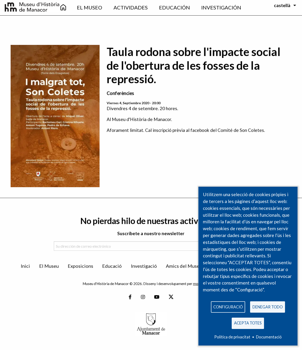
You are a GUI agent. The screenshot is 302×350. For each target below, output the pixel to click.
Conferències (120, 93)
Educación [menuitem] (174, 7)
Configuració (228, 307)
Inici (25, 266)
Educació (112, 266)
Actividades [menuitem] (130, 7)
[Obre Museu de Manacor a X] (171, 297)
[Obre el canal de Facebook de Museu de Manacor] (130, 297)
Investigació (144, 266)
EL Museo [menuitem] (89, 7)
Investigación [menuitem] (221, 7)
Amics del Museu (184, 266)
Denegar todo (267, 307)
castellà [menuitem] (282, 5)
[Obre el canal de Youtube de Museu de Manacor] (157, 297)
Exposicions (80, 266)
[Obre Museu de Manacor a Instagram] (143, 297)
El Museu (49, 266)
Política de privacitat (232, 337)
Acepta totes (248, 323)
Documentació (269, 337)
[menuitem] (63, 7)
